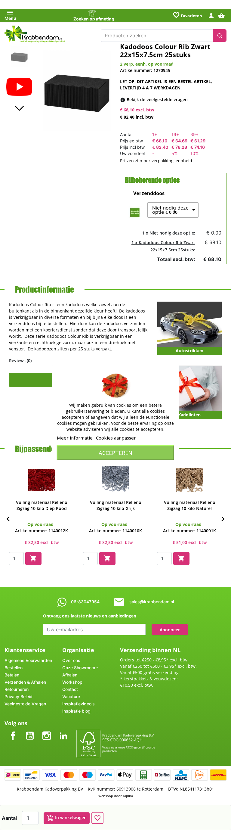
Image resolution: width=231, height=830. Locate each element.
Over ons (71, 660)
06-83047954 (85, 601)
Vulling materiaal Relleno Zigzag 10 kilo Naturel (189, 505)
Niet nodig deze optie (170, 210)
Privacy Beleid (18, 696)
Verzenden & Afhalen (25, 682)
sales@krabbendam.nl (151, 601)
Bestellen (14, 667)
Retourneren (17, 689)
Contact (70, 689)
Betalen (12, 674)
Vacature (71, 696)
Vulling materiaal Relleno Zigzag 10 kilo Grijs (115, 505)
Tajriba (127, 796)
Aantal (9, 818)
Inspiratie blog (76, 710)
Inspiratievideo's (78, 703)
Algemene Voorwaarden (28, 660)
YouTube (30, 731)
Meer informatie (75, 437)
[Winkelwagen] (222, 15)
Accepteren (115, 452)
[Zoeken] (219, 35)
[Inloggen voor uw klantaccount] (211, 15)
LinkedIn (63, 731)
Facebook (13, 731)
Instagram (47, 731)
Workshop (72, 682)
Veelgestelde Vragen (25, 703)
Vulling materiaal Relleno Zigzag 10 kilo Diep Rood (41, 505)
